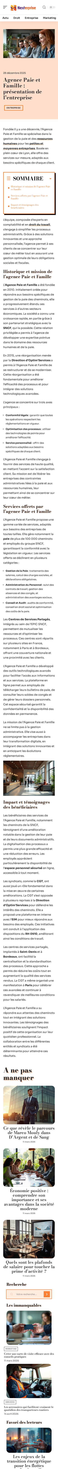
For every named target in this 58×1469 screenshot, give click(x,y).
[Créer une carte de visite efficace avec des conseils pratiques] (29, 1328)
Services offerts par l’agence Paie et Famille (29, 197)
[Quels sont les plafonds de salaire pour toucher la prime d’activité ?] (29, 1239)
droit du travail (39, 224)
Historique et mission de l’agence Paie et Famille (30, 188)
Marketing (10, 1349)
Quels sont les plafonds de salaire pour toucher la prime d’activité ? (29, 1266)
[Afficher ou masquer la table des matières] (47, 179)
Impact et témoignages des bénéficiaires (25, 206)
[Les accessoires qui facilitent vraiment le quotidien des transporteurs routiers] (29, 1381)
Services (10, 1402)
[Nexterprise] (23, 7)
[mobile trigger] (6, 7)
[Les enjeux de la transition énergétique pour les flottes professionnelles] (29, 1440)
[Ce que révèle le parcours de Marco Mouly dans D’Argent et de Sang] (29, 1105)
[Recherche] (44, 7)
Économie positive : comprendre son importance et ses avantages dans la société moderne (29, 1199)
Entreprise (14, 108)
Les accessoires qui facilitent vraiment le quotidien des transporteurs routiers (28, 1408)
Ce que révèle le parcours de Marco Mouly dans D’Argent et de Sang (29, 1132)
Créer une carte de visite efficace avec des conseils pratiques (29, 1355)
